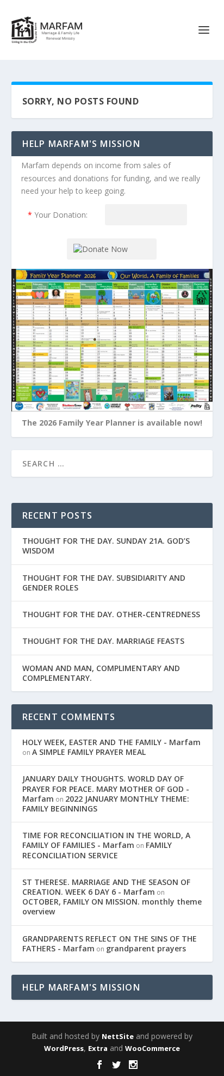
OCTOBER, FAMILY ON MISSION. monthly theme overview (112, 906)
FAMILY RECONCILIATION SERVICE (97, 850)
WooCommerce (152, 1048)
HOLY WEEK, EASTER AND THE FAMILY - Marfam (111, 742)
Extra (98, 1048)
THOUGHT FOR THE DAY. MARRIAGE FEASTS (103, 641)
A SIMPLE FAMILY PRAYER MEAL (89, 752)
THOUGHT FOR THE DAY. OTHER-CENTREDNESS (111, 614)
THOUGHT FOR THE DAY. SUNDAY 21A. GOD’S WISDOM (106, 546)
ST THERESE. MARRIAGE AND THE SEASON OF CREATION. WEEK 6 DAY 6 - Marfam (106, 887)
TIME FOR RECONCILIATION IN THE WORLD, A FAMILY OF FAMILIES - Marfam (106, 840)
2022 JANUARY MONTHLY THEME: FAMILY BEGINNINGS (105, 804)
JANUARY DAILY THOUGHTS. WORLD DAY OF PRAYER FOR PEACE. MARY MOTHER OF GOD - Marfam (105, 788)
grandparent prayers (146, 948)
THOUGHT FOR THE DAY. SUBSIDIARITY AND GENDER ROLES (103, 583)
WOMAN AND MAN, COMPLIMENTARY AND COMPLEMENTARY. (101, 673)
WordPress (64, 1048)
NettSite (118, 1036)
